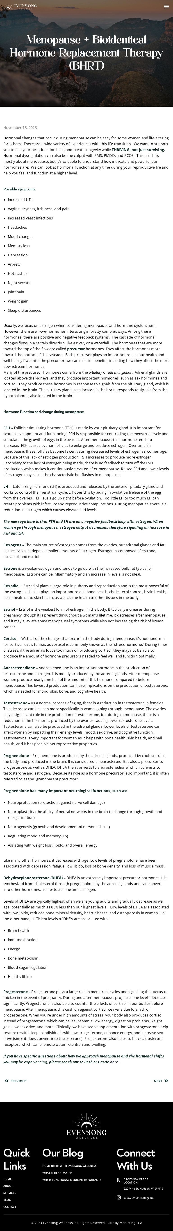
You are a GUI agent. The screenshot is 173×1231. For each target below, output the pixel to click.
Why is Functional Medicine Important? (71, 1180)
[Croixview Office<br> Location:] (118, 1180)
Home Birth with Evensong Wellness (69, 1166)
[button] (166, 6)
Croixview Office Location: (136, 1180)
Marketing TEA (131, 1223)
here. (114, 1061)
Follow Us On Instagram (138, 1198)
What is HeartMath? (57, 1173)
